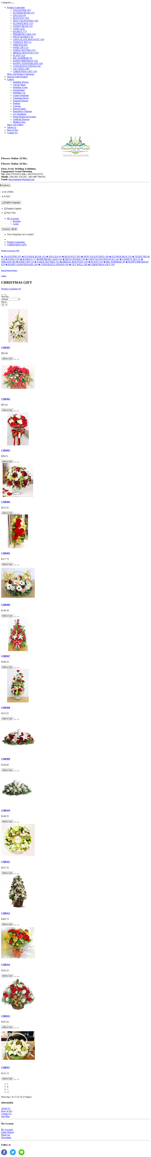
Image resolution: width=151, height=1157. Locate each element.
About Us (11, 127)
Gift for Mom (19, 84)
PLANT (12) (19, 55)
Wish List (5, 1135)
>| (8, 1092)
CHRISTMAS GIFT (17, 244)
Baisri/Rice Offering (22, 111)
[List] (2, 294)
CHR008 (5, 707)
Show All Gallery (15, 124)
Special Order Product (17, 76)
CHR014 (5, 964)
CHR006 (5, 604)
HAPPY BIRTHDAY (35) (25, 60)
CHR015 (5, 1016)
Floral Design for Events (24, 116)
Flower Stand (19, 108)
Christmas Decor (21, 98)
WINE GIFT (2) (20, 47)
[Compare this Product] (18, 359)
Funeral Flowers (20, 100)
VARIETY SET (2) (22, 42)
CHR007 (5, 656)
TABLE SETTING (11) (24, 50)
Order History (7, 1132)
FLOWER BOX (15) (23, 23)
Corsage (17, 106)
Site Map (5, 1116)
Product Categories (16, 7)
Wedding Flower (21, 82)
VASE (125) (19, 29)
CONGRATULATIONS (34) (27, 66)
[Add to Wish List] (15, 359)
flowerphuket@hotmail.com (21, 179)
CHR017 (5, 1067)
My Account (7, 1129)
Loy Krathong (19, 114)
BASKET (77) (20, 31)
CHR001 (5, 347)
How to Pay (12, 130)
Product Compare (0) (11, 289)
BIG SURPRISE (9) (22, 58)
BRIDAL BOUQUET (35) (25, 52)
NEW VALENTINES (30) (25, 21)
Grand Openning (21, 95)
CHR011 (5, 861)
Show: (4, 302)
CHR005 (5, 553)
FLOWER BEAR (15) (23, 13)
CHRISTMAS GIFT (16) (25, 71)
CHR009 (5, 759)
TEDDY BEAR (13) (23, 26)
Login (16, 224)
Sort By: (5, 296)
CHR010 (5, 810)
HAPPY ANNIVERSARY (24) (28, 63)
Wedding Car (19, 92)
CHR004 (5, 502)
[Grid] (5, 294)
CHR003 (5, 450)
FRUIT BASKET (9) (23, 37)
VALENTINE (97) (22, 10)
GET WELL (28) (21, 68)
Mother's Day (19, 122)
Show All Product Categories (20, 74)
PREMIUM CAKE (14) (24, 34)
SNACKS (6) (19, 15)
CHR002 (5, 399)
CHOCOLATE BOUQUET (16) (28, 39)
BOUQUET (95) (21, 18)
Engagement (19, 90)
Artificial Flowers (21, 119)
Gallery (10, 79)
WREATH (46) (20, 45)
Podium (16, 103)
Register (17, 221)
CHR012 (5, 913)
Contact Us (12, 132)
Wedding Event (20, 87)
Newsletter (6, 1137)
